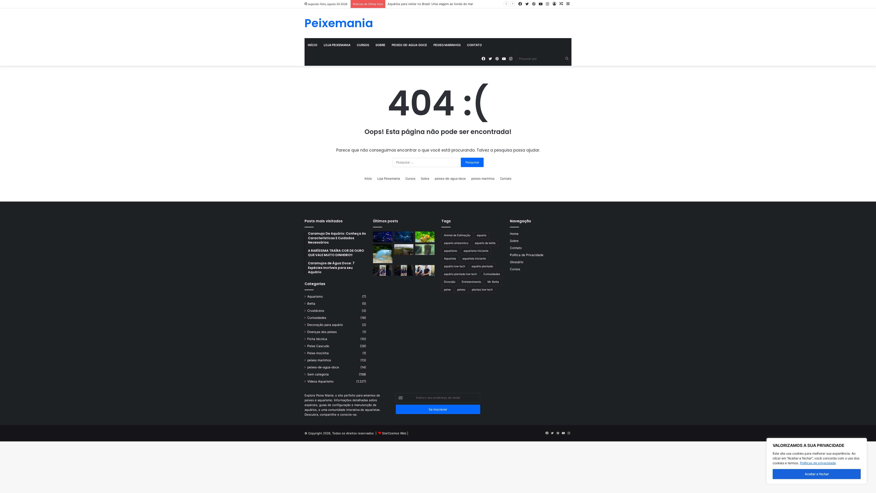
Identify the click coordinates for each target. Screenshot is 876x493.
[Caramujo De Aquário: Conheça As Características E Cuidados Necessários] (425, 236)
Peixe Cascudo (318, 346)
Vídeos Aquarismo (320, 381)
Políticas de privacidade (818, 463)
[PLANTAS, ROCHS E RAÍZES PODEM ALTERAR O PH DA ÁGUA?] (404, 270)
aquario (481, 235)
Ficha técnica (317, 339)
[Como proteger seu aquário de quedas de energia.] (382, 236)
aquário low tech (454, 266)
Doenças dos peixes (322, 332)
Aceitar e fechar (817, 474)
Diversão (449, 281)
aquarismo (450, 250)
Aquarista (450, 258)
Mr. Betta (493, 281)
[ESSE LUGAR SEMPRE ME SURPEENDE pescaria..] (404, 249)
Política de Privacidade (526, 255)
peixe (447, 289)
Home (514, 234)
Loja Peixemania (337, 45)
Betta (311, 303)
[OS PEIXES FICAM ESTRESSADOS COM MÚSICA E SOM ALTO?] (382, 270)
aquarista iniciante (474, 258)
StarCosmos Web (394, 433)
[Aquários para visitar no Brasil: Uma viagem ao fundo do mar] (404, 236)
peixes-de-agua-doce (409, 45)
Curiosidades (316, 318)
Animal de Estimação (457, 235)
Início (312, 45)
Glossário (516, 262)
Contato (474, 45)
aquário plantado (482, 266)
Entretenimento (471, 281)
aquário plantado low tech (460, 274)
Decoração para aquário (325, 325)
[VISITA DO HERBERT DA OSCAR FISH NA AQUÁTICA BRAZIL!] (425, 270)
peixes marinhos (447, 45)
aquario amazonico (456, 243)
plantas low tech (482, 289)
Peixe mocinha (318, 353)
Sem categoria (318, 374)
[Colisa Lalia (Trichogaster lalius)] (382, 253)
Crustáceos (315, 310)
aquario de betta (485, 243)
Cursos (363, 45)
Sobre (380, 45)
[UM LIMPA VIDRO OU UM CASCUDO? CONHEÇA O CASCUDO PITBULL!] (425, 249)
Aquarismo (315, 296)
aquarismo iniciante (476, 250)
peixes (461, 289)
